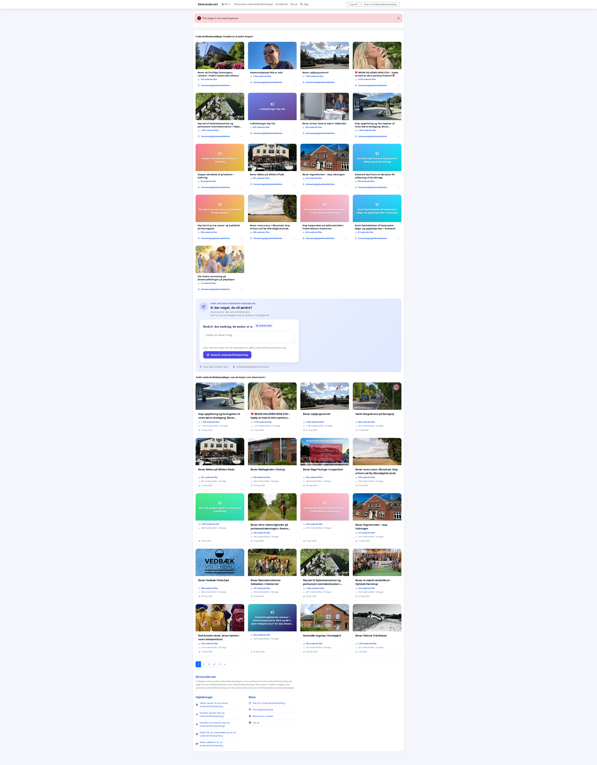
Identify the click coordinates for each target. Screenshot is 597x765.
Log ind (353, 4)
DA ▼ (227, 4)
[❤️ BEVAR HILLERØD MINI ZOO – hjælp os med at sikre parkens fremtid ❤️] (377, 65)
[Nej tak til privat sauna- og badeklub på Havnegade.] (220, 218)
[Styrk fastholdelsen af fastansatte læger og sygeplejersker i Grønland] (377, 218)
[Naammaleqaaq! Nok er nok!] (272, 64)
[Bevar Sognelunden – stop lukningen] (324, 166)
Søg (306, 4)
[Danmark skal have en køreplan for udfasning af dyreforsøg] (377, 167)
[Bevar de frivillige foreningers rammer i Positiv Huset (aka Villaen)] (220, 65)
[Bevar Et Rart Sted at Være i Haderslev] (324, 115)
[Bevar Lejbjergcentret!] (324, 64)
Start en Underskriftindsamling (380, 4)
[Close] (398, 18)
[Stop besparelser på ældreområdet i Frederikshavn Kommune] (324, 218)
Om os (293, 4)
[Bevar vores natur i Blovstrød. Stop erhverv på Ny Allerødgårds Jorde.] (272, 218)
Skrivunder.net (208, 4)
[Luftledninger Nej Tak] (272, 115)
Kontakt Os (282, 4)
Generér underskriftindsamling (229, 354)
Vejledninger (204, 697)
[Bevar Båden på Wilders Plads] (272, 166)
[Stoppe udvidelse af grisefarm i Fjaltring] (220, 167)
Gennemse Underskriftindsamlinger (253, 4)
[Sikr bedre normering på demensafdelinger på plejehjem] (220, 269)
